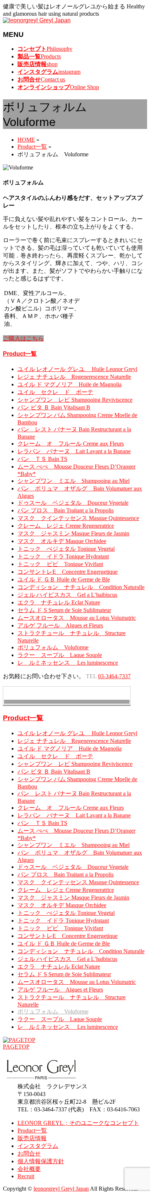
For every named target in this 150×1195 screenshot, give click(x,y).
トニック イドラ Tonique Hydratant (63, 556)
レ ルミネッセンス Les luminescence (67, 663)
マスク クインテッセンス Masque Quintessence (78, 518)
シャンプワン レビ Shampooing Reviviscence (75, 400)
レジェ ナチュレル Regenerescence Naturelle (74, 377)
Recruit (25, 1176)
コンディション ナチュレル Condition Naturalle (81, 587)
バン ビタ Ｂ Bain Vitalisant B (53, 407)
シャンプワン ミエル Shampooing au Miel (73, 481)
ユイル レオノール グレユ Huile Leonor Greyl (77, 369)
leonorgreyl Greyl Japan (61, 1189)
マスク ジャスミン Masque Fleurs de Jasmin (73, 533)
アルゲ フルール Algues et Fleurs (60, 625)
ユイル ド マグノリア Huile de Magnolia (69, 384)
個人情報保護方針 (40, 1161)
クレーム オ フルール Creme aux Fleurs (70, 443)
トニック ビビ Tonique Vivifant (60, 564)
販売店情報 (32, 1138)
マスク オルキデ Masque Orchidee (61, 541)
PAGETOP (16, 1046)
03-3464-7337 (114, 676)
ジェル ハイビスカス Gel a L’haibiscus (67, 595)
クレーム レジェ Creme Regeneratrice (65, 526)
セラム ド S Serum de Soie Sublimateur (64, 610)
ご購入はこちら (23, 338)
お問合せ (29, 1153)
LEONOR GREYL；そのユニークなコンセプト (78, 1123)
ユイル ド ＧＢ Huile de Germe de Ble (63, 579)
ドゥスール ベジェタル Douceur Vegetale (73, 503)
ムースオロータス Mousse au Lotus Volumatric (76, 618)
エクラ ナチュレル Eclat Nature (58, 602)
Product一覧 (20, 354)
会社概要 (29, 1169)
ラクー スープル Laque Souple (59, 655)
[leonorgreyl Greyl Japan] (37, 20)
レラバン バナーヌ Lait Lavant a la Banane (74, 451)
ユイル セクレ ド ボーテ (55, 392)
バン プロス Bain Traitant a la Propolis (65, 510)
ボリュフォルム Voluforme (52, 647)
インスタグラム (37, 1146)
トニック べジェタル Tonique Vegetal (66, 549)
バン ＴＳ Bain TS (42, 459)
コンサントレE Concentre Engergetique (67, 572)
